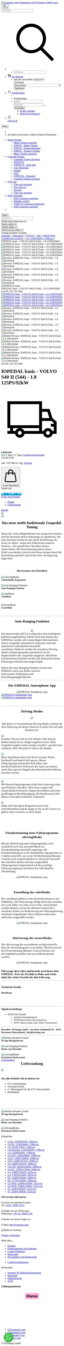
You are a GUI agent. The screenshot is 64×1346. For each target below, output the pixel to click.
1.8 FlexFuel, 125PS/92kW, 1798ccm (25, 1150)
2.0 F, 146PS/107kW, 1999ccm (22, 1161)
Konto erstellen (27, 111)
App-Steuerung (21, 167)
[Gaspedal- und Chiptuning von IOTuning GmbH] (29, 2)
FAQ (16, 173)
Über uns (11, 181)
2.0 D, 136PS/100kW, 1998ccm (23, 1158)
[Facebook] (16, 1329)
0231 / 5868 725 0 (15, 1205)
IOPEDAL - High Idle (25, 165)
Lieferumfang (14, 504)
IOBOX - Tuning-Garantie (27, 151)
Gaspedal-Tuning (15, 156)
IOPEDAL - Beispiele (24, 176)
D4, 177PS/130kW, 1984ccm (21, 1180)
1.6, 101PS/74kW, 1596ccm (21, 1147)
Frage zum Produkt (10, 496)
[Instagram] (16, 1332)
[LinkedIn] (16, 1335)
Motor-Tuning (14, 140)
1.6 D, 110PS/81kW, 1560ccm (22, 1141)
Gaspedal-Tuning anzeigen (27, 159)
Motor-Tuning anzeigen (25, 142)
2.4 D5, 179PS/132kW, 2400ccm (23, 1169)
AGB (10, 1281)
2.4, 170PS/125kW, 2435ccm (21, 1175)
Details (10, 502)
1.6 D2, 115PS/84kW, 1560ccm (23, 1144)
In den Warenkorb (11, 485)
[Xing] (14, 1338)
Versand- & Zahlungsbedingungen (24, 1272)
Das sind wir (20, 187)
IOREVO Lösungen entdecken (29, 204)
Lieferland (19, 82)
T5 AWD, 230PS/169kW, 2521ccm (24, 1186)
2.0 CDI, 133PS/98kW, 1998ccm (23, 1155)
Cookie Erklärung (16, 1251)
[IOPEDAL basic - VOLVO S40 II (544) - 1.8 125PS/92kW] (31, 294)
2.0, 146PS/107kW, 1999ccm (21, 1164)
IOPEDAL (19, 162)
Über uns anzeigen (23, 184)
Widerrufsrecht (14, 1278)
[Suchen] (35, 69)
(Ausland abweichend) (33, 455)
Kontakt (11, 1246)
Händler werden (22, 201)
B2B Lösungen (15, 195)
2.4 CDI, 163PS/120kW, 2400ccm (24, 1166)
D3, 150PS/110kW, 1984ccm (21, 1177)
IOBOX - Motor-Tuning (26, 145)
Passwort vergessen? (30, 113)
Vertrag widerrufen (10, 1235)
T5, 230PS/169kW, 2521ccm (21, 1191)
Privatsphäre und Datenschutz (22, 1257)
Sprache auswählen (23, 79)
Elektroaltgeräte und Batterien (22, 1248)
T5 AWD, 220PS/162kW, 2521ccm (24, 1183)
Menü (4, 126)
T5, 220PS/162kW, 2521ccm (21, 1189)
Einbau (17, 170)
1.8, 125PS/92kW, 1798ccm (21, 1152)
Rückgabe (12, 1275)
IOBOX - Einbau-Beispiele (27, 148)
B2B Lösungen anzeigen (26, 198)
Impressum (12, 1254)
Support (17, 190)
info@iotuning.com (18, 1224)
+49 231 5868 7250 (22, 1213)
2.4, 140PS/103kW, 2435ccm (21, 1172)
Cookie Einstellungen (18, 1262)
